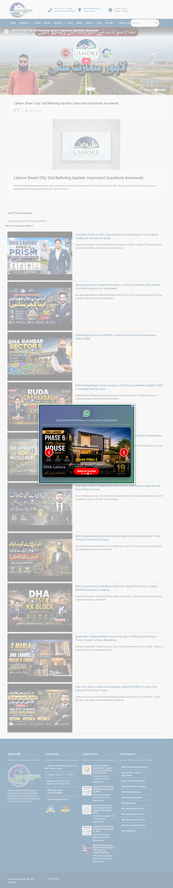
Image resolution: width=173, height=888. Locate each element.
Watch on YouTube (86, 471)
